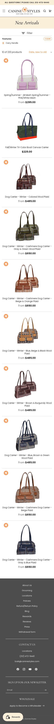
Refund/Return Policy (27, 606)
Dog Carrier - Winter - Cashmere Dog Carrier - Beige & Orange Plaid (27, 300)
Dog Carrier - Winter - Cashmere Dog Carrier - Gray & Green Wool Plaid (27, 247)
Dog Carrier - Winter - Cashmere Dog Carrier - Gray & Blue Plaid (27, 561)
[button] (4, 11)
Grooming (27, 590)
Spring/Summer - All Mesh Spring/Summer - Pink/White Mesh (27, 96)
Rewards (27, 616)
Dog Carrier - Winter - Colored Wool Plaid (27, 196)
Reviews (27, 621)
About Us (27, 585)
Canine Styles (30, 719)
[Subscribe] (45, 690)
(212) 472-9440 (27, 656)
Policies (27, 600)
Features (6, 38)
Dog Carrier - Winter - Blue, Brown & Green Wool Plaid (27, 457)
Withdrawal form (27, 631)
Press (27, 626)
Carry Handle (11, 43)
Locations (27, 595)
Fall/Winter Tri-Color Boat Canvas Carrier (27, 147)
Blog (27, 611)
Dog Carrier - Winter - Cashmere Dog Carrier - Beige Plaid (27, 509)
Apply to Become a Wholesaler (25, 705)
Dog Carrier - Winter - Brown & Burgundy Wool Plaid (27, 404)
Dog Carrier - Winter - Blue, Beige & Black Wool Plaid (27, 352)
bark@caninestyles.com (27, 661)
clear (48, 39)
